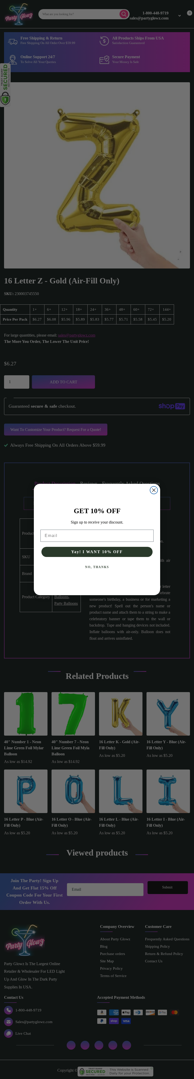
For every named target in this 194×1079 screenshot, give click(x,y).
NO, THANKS (97, 567)
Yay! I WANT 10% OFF (97, 552)
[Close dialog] (154, 490)
